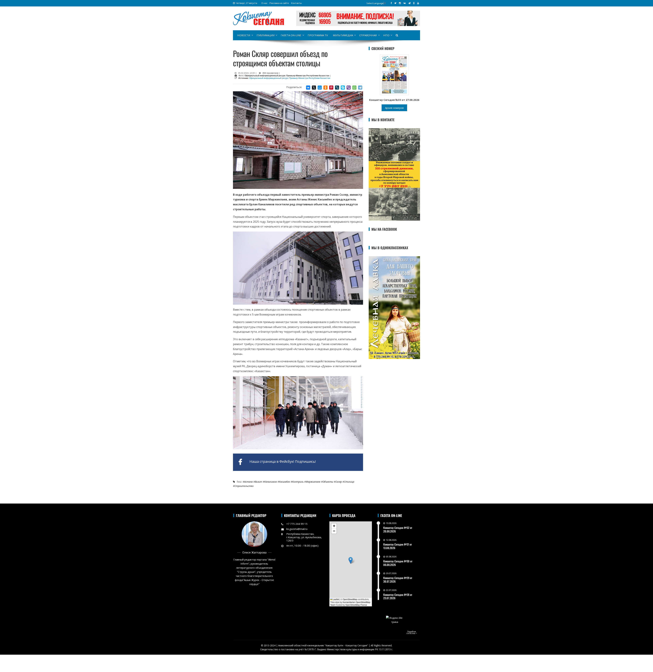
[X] (314, 88)
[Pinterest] (331, 88)
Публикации (265, 35)
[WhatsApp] (354, 88)
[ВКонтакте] (308, 88)
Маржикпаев (313, 481)
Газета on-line (291, 35)
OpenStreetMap (350, 599)
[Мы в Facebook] (391, 3)
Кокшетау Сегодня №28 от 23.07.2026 (397, 596)
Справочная (368, 35)
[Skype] (343, 88)
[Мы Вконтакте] (404, 3)
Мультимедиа (343, 35)
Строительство (244, 486)
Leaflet (335, 599)
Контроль (298, 481)
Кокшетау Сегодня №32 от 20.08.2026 (397, 529)
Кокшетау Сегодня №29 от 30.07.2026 (397, 579)
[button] (350, 560)
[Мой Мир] (320, 88)
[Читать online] (394, 74)
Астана (248, 481)
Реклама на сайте (279, 3)
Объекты (328, 481)
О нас (264, 3)
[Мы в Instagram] (400, 3)
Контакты (296, 3)
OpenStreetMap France (356, 604)
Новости (243, 35)
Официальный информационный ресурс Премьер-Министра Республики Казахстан (289, 78)
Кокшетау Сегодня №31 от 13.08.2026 (397, 546)
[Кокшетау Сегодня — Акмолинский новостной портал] (258, 18)
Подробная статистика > (411, 632)
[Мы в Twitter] (395, 3)
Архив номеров (394, 107)
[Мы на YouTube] (418, 3)
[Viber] (349, 88)
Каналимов (270, 481)
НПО (386, 35)
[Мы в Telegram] (409, 3)
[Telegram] (360, 88)
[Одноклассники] (325, 88)
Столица (349, 481)
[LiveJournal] (337, 88)
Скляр (338, 481)
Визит (258, 481)
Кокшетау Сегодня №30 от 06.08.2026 (397, 563)
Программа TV (318, 35)
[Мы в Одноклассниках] (414, 3)
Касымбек (284, 481)
